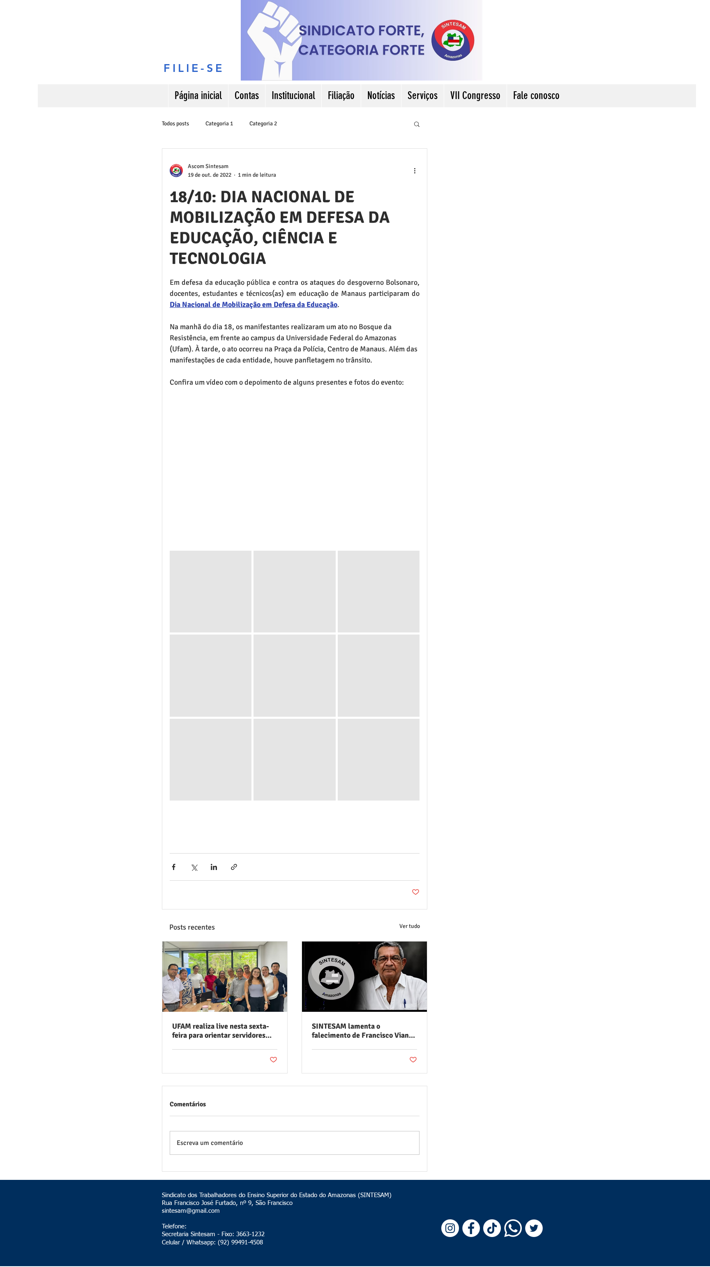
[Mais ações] (415, 170)
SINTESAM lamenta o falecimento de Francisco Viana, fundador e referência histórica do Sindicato (363, 1031)
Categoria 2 (263, 123)
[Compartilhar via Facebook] (174, 867)
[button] (417, 123)
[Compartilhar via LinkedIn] (214, 867)
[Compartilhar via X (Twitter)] (194, 867)
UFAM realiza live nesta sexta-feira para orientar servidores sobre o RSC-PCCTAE (220, 1031)
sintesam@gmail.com (191, 1211)
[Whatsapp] (513, 1228)
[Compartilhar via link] (234, 867)
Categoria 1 (219, 123)
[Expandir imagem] (210, 591)
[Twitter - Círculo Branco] (534, 1228)
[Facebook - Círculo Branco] (471, 1228)
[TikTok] (492, 1228)
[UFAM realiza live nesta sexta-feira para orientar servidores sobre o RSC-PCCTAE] (224, 977)
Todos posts (175, 123)
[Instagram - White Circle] (450, 1228)
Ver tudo (409, 926)
